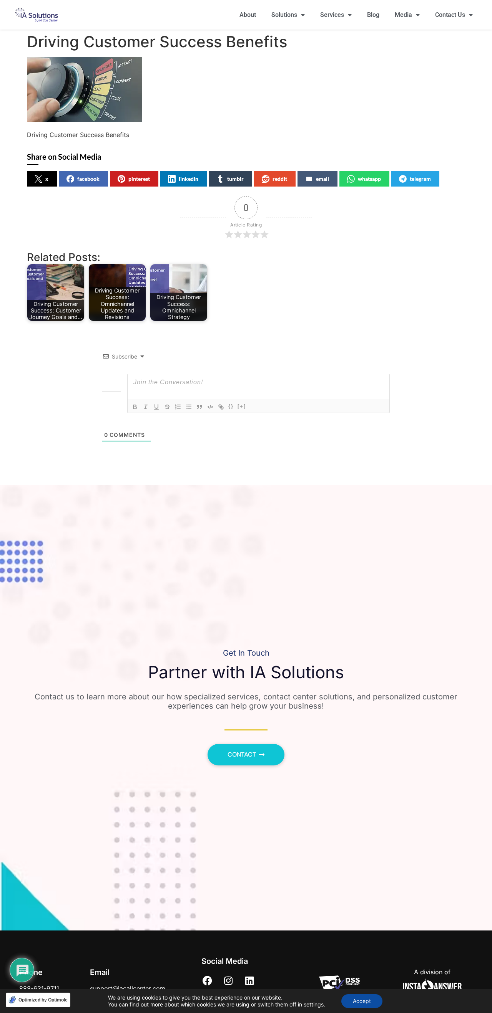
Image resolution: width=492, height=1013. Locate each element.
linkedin (188, 178)
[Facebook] (207, 980)
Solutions (284, 14)
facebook (88, 178)
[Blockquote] (199, 406)
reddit (280, 178)
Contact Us (450, 14)
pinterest (139, 178)
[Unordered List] (188, 406)
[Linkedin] (249, 980)
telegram (420, 178)
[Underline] (156, 406)
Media (403, 14)
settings (314, 1004)
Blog (373, 14)
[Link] (221, 406)
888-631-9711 (39, 988)
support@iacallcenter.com (127, 988)
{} (231, 406)
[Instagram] (228, 980)
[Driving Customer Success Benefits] (84, 120)
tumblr (235, 178)
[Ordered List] (178, 406)
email (322, 178)
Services (332, 14)
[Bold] (135, 406)
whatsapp (369, 178)
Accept (362, 1001)
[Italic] (145, 406)
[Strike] (167, 406)
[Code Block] (210, 406)
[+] (242, 406)
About (247, 14)
